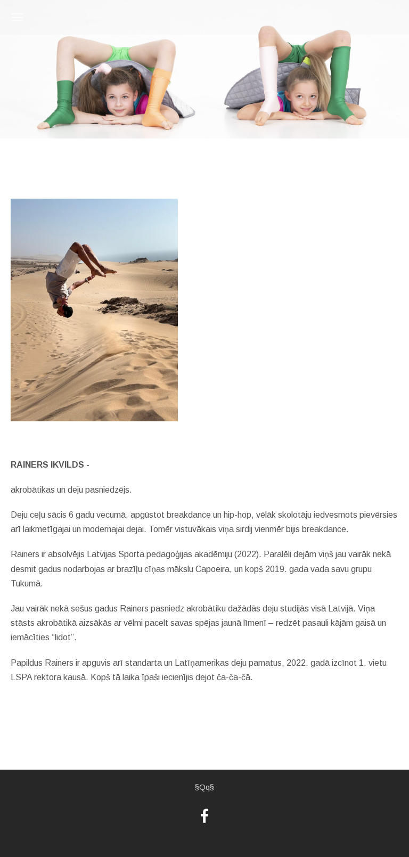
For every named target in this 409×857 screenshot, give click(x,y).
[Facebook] (204, 815)
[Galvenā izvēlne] (17, 17)
